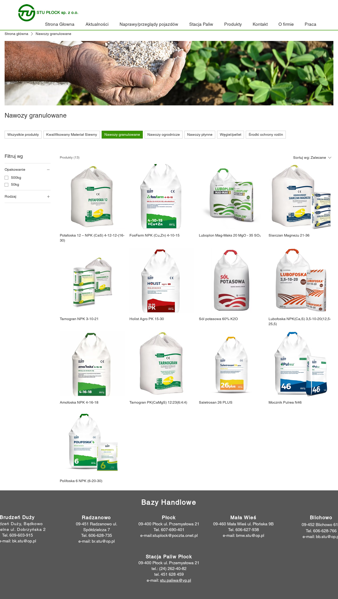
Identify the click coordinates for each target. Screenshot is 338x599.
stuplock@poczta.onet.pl (175, 535)
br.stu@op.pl (103, 541)
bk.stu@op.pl (24, 540)
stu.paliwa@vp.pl (175, 580)
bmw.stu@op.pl (250, 535)
